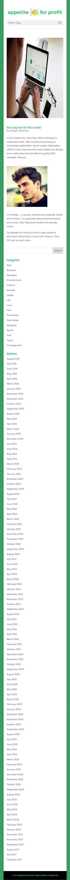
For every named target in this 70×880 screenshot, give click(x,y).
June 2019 (12, 744)
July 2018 (12, 799)
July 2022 (12, 559)
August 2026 (13, 358)
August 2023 (13, 494)
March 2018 (13, 819)
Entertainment (14, 280)
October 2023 (14, 484)
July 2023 (12, 499)
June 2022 (12, 564)
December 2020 (15, 654)
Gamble (11, 290)
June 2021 (12, 624)
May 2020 (12, 689)
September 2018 (15, 789)
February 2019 (14, 764)
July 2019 (12, 739)
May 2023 (12, 509)
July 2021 (12, 619)
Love (9, 305)
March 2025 (13, 429)
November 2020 (15, 659)
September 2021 (15, 609)
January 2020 (14, 709)
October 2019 (14, 724)
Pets (9, 310)
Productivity (13, 315)
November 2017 (15, 839)
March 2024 (13, 464)
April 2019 (12, 754)
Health (10, 295)
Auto (9, 265)
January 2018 (14, 829)
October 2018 (14, 784)
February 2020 (14, 704)
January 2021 (14, 649)
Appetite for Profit (19, 232)
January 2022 (14, 589)
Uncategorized (14, 345)
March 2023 (13, 519)
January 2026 (14, 388)
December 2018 (15, 774)
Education (12, 275)
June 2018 (12, 804)
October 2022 (14, 544)
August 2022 (13, 554)
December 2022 (15, 534)
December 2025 (15, 393)
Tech (9, 335)
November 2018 (15, 779)
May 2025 (12, 418)
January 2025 (14, 433)
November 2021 (15, 599)
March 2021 (13, 639)
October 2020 (14, 664)
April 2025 (12, 424)
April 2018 (12, 814)
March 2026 (13, 383)
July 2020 (12, 679)
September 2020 (15, 669)
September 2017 (15, 844)
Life (8, 300)
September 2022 (15, 549)
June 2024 (12, 449)
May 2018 (12, 809)
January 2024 (14, 474)
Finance (11, 285)
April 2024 (12, 458)
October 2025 (14, 404)
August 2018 (13, 794)
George (14, 130)
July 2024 (12, 444)
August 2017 (13, 849)
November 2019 (15, 719)
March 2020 (13, 699)
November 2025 (15, 398)
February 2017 (14, 859)
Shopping (11, 325)
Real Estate (13, 320)
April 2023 (12, 514)
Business (24, 130)
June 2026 (12, 368)
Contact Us (53, 875)
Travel (10, 340)
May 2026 (12, 373)
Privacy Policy (41, 875)
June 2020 (12, 684)
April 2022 (12, 574)
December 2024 (15, 438)
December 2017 (15, 834)
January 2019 (14, 769)
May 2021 (12, 629)
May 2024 (12, 454)
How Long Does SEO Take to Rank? (24, 127)
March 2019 (13, 759)
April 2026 (12, 378)
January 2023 (14, 529)
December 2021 (15, 594)
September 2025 (15, 408)
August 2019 (13, 734)
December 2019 (15, 714)
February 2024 (14, 469)
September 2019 (15, 729)
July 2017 (12, 854)
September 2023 (15, 489)
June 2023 (12, 504)
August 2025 (13, 413)
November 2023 (15, 479)
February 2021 (14, 644)
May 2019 (12, 749)
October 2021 (14, 604)
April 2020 (12, 694)
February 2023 (14, 524)
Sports (10, 330)
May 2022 (12, 569)
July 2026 (12, 363)
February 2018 (14, 824)
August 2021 (13, 614)
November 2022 (15, 539)
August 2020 (13, 674)
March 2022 (13, 579)
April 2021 (12, 634)
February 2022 (14, 584)
